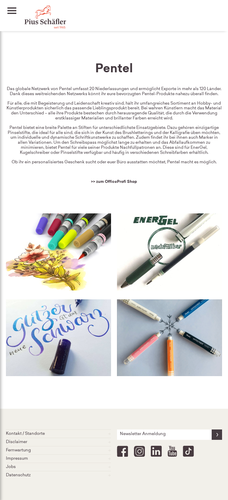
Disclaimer (16, 442)
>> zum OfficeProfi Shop (114, 182)
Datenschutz (18, 475)
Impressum (17, 459)
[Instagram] (139, 451)
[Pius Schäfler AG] (39, 17)
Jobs (11, 467)
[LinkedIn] (156, 451)
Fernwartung (18, 450)
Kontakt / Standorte (25, 434)
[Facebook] (122, 451)
